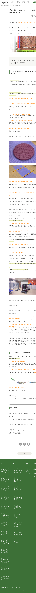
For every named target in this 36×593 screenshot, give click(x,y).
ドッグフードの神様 (18, 590)
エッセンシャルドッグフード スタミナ (5, 534)
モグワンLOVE (28, 590)
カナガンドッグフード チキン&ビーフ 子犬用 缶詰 (5, 498)
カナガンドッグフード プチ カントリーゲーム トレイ (5, 512)
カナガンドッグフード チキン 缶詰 (5, 491)
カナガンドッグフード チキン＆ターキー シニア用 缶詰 (5, 500)
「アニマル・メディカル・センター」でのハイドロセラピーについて (22, 60)
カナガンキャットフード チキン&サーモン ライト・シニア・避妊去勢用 (18, 476)
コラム (4, 5)
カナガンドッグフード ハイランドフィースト (5, 480)
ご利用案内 (2, 587)
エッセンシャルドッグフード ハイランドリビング (5, 527)
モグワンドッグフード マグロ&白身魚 (5, 471)
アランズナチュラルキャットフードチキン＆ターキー (18, 525)
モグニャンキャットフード (17, 464)
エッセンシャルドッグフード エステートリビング (5, 532)
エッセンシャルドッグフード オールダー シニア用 (5, 541)
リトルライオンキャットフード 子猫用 (18, 508)
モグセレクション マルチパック (5, 572)
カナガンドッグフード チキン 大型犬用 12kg (5, 477)
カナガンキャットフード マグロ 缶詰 (18, 483)
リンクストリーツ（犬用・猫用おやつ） (5, 560)
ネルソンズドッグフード (4, 521)
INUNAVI (32, 590)
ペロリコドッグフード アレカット (5, 570)
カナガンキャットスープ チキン (18, 501)
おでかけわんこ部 (24, 590)
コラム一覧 (24, 453)
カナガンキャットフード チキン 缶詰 (18, 481)
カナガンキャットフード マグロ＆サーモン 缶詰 (18, 486)
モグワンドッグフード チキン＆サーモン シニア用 (5, 469)
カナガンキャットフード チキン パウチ (18, 490)
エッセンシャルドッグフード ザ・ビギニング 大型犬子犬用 (5, 536)
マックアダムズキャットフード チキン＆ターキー (18, 528)
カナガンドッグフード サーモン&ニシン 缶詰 (5, 496)
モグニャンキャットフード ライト (18, 466)
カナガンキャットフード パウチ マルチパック (18, 499)
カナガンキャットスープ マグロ (18, 504)
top (1, 5)
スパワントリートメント (28, 470)
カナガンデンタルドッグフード (5, 484)
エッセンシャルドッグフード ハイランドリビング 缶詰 (5, 545)
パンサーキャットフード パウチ (18, 513)
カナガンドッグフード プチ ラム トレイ (5, 507)
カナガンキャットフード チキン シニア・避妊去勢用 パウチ (18, 497)
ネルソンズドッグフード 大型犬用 (5, 523)
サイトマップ (16, 587)
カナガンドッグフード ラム (5, 478)
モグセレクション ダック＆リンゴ (5, 575)
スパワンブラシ (28, 472)
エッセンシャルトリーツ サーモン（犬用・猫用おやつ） (5, 554)
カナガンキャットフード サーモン (18, 471)
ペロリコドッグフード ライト (5, 568)
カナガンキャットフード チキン (18, 469)
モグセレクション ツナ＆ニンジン (5, 579)
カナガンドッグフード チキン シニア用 (5, 489)
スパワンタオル (28, 474)
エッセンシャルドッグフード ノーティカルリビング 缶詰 (5, 543)
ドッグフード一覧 (3, 464)
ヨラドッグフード (3, 583)
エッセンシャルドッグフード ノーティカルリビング (5, 525)
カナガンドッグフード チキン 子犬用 (5, 487)
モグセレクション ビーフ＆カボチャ (5, 577)
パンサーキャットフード (17, 506)
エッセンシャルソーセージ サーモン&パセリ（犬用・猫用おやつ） (5, 557)
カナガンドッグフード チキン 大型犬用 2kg (5, 474)
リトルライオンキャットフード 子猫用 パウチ (18, 515)
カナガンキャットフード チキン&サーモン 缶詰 (18, 479)
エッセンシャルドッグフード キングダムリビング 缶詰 (5, 550)
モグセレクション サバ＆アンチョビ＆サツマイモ (5, 581)
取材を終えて (13, 63)
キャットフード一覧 (16, 463)
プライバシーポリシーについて (9, 587)
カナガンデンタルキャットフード (18, 473)
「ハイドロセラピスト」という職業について (18, 62)
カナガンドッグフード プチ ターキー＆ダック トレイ (5, 509)
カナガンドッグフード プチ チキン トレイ (5, 503)
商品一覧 (2, 463)
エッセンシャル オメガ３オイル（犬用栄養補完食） (5, 562)
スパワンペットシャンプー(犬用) (28, 467)
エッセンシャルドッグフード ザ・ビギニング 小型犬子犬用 (5, 539)
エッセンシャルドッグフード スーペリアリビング (5, 530)
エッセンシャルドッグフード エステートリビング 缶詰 (5, 552)
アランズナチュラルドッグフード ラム (5, 516)
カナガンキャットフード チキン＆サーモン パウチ (18, 492)
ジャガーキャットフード (17, 505)
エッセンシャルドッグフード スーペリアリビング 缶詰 (5, 548)
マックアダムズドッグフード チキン (5, 564)
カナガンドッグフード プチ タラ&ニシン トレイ (5, 514)
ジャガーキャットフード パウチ (18, 510)
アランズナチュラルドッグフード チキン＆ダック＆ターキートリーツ (5, 518)
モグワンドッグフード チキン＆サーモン (5, 466)
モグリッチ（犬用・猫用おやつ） (5, 567)
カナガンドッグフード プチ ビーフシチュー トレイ (5, 505)
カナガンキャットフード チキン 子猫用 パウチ (18, 495)
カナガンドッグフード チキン (5, 472)
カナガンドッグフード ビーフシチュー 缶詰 (5, 494)
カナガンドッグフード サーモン (5, 482)
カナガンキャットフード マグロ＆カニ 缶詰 (18, 488)
